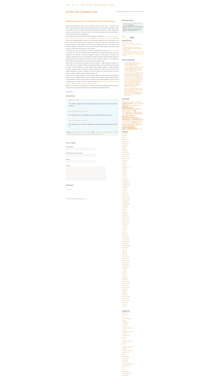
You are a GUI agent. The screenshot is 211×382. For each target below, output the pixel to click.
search (130, 122)
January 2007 (125, 237)
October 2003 (125, 298)
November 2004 (125, 283)
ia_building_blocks (139, 112)
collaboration (135, 103)
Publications (89, 5)
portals (127, 122)
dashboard (140, 105)
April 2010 (124, 177)
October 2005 (125, 264)
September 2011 (126, 167)
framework (133, 110)
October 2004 (125, 285)
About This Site (125, 312)
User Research (139, 27)
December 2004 (125, 281)
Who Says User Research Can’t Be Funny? (78, 111)
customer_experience (132, 105)
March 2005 (125, 277)
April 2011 (124, 171)
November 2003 (125, 296)
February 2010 (125, 181)
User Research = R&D (74, 100)
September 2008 (126, 203)
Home (68, 5)
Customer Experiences (127, 328)
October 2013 (125, 143)
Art (122, 316)
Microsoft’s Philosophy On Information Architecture (85, 83)
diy (134, 107)
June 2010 (124, 175)
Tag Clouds (124, 362)
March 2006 (125, 255)
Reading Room (125, 356)
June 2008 (124, 207)
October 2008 (125, 201)
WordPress (85, 198)
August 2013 (125, 145)
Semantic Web (125, 358)
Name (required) (69, 146)
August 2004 (125, 289)
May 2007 (124, 230)
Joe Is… (124, 345)
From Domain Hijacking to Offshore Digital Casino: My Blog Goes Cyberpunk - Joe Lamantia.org (133, 68)
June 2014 (124, 135)
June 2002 (124, 306)
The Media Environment (127, 364)
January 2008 (125, 217)
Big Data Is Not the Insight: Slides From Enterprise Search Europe (133, 94)
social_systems (136, 124)
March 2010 (125, 179)
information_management (129, 115)
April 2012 (124, 165)
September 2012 (126, 158)
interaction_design (130, 118)
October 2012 (125, 156)
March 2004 (125, 294)
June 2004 (124, 291)
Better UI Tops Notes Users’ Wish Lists (103, 38)
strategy (75, 134)
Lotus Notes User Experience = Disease (78, 120)
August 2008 (125, 205)
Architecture (125, 314)
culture (124, 105)
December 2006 (125, 239)
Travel (123, 369)
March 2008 (125, 213)
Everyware (124, 337)
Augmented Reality (126, 318)
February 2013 (125, 150)
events (138, 109)
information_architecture (133, 113)
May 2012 (124, 164)
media (142, 119)
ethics (134, 108)
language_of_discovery (131, 119)
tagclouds (125, 126)
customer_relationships (107, 132)
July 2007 (124, 226)
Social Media (125, 360)
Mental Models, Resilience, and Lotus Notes (80, 38)
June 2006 (124, 249)
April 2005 (124, 275)
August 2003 (125, 302)
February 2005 (125, 279)
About (73, 5)
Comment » (101, 134)
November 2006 (125, 241)
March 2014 (125, 139)
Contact (82, 5)
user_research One (86, 134)
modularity (140, 121)
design (125, 106)
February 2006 (125, 256)
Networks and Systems (127, 350)
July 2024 (124, 133)
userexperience (128, 127)
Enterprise (127, 108)
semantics (135, 122)
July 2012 (124, 160)
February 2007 (125, 236)
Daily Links (124, 329)
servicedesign (70, 134)
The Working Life (126, 365)
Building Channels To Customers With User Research (90, 21)
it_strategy (140, 118)
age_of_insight (125, 101)
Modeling (124, 348)
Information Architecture (127, 341)
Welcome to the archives (127, 42)
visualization (140, 129)
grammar (132, 112)
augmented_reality (133, 101)
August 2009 (125, 186)
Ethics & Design (125, 335)
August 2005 (125, 268)
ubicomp (135, 126)
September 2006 (126, 245)
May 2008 (124, 209)
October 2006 (125, 243)
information (123, 113)
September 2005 (126, 266)
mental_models (125, 121)
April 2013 (124, 148)
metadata (130, 121)
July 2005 (124, 270)
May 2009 (124, 190)
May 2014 (124, 137)
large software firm (114, 50)
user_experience (130, 129)
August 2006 (125, 247)
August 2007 (125, 224)
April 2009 (124, 192)
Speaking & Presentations (101, 5)
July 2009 (124, 188)
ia (135, 111)
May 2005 (124, 273)
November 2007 (125, 219)
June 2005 (124, 272)
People (123, 354)
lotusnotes (116, 132)
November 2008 (125, 200)
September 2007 (126, 222)
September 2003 (126, 300)
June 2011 (124, 169)
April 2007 (124, 232)
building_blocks (127, 103)
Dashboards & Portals (127, 331)
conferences (141, 103)
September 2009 (126, 184)
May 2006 (124, 251)
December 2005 (125, 260)
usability (79, 134)
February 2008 (125, 215)
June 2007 (124, 228)
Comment (68, 165)
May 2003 (124, 304)
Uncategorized (125, 371)
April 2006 (124, 253)
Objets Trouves (125, 352)
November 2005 (125, 262)
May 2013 (124, 147)
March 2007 (125, 234)
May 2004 (124, 292)
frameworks (126, 112)
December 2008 (125, 198)
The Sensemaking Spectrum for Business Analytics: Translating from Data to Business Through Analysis (132, 49)
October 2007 (125, 220)
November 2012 (125, 154)
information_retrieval (128, 116)
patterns (123, 122)
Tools (123, 367)
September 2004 (126, 287)
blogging (140, 101)
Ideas (123, 339)
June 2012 (124, 162)
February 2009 (125, 196)
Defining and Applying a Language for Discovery (133, 51)
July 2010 (124, 173)
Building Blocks (125, 322)
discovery (130, 107)
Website (68, 159)
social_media (126, 124)
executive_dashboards (126, 110)
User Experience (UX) (131, 27)
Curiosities (124, 326)
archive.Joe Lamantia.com (81, 11)
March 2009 (125, 194)
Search (123, 36)
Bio (77, 5)
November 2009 (125, 183)
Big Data (124, 320)
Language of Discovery (127, 346)
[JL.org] (111, 5)
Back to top (69, 189)
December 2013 (125, 141)
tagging (130, 126)
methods (135, 121)
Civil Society (125, 324)
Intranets (124, 343)
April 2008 (124, 211)
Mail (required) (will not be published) (74, 153)
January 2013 (125, 152)
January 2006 (125, 258)
